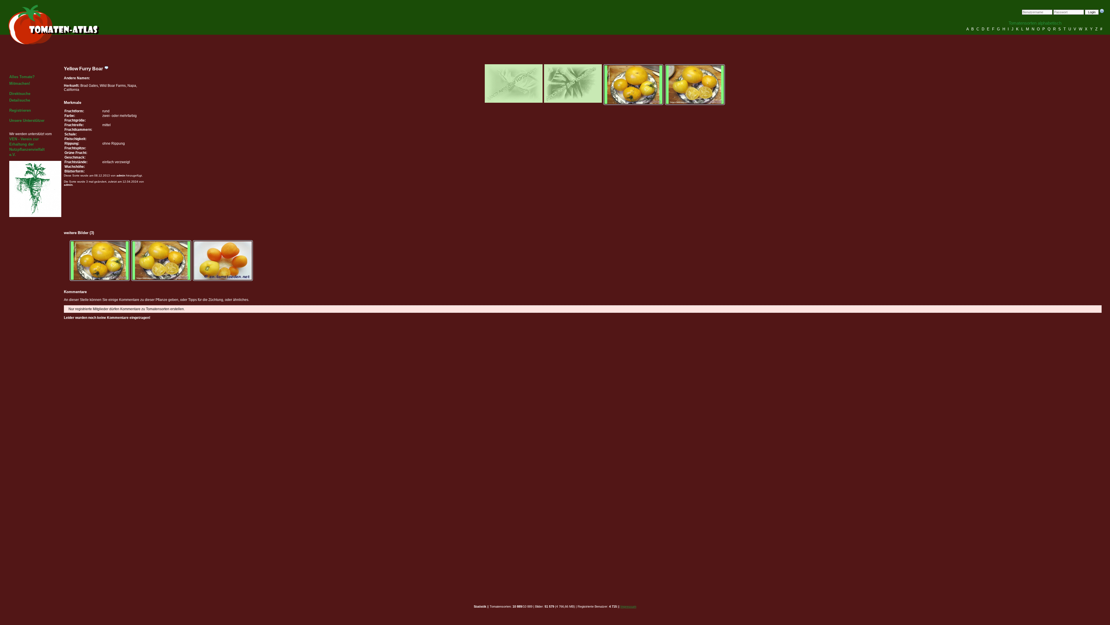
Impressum (628, 606)
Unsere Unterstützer (27, 120)
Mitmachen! (19, 83)
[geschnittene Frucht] (695, 84)
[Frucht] (633, 84)
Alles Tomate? (22, 77)
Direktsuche (19, 93)
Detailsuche (19, 100)
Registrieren (20, 110)
